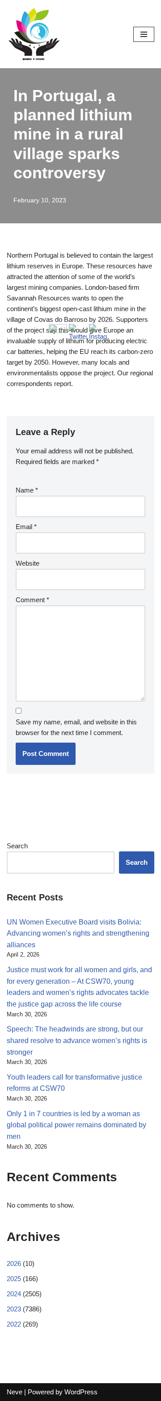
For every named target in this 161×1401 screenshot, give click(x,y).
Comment (32, 600)
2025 (14, 1278)
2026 (14, 1263)
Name (27, 490)
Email (26, 526)
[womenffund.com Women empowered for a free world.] (33, 34)
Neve (14, 1392)
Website (27, 563)
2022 (14, 1324)
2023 (14, 1309)
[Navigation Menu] (143, 34)
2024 (14, 1294)
